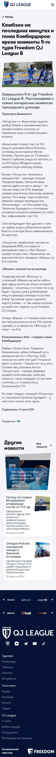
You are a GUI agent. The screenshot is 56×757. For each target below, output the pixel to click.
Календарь (9, 661)
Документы (9, 678)
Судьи (6, 708)
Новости (7, 672)
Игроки (6, 702)
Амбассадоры (11, 726)
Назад (9, 16)
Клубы (6, 691)
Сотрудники (10, 732)
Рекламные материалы (17, 738)
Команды (8, 697)
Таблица (7, 667)
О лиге (6, 721)
